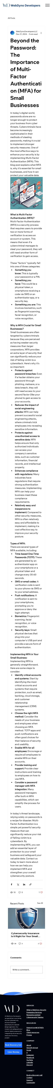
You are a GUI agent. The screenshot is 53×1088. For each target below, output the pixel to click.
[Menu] (47, 5)
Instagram (30, 1055)
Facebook (30, 1058)
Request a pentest (33, 1015)
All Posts (11, 18)
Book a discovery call (34, 1075)
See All (40, 903)
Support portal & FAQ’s (35, 1027)
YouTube (29, 1060)
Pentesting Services (34, 1012)
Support (29, 1080)
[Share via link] (30, 884)
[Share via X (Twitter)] (18, 884)
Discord (29, 1065)
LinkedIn (29, 1062)
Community (30, 1083)
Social (28, 1050)
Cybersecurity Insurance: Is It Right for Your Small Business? (25, 935)
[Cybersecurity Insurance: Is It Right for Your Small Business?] (26, 918)
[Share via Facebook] (11, 884)
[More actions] (41, 32)
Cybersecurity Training (34, 1017)
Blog (28, 1030)
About (28, 1045)
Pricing (29, 1035)
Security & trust (32, 1048)
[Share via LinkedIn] (24, 884)
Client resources (32, 1032)
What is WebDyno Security (36, 1010)
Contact (29, 1078)
